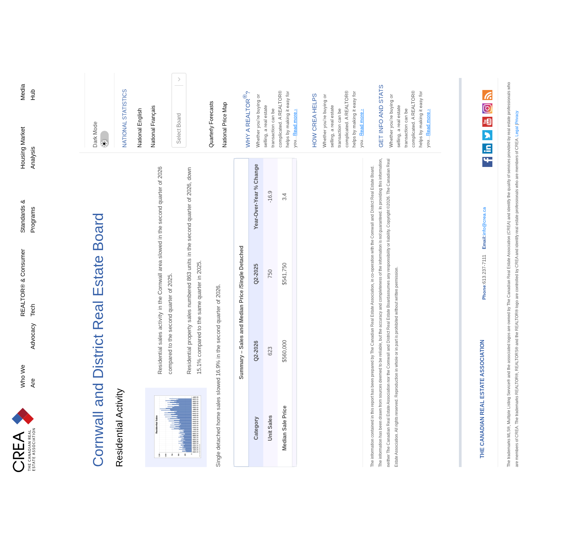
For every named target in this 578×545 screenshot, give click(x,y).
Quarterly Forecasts (211, 125)
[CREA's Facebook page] (465, 160)
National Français (153, 127)
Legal (494, 197)
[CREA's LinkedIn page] (465, 147)
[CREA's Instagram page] (465, 107)
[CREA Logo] (16, 438)
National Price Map (224, 126)
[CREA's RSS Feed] (465, 93)
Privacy (494, 185)
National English (139, 128)
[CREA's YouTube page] (465, 120)
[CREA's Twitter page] (465, 134)
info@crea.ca (462, 235)
